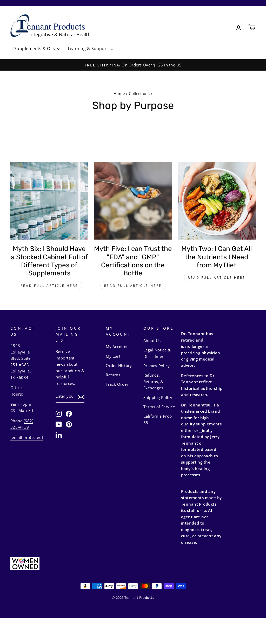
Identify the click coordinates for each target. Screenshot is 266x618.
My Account (117, 346)
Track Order (117, 384)
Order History (119, 365)
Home (119, 93)
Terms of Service (159, 406)
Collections (139, 93)
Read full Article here (49, 285)
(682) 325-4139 (21, 424)
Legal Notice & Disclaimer (157, 353)
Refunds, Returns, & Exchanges (153, 381)
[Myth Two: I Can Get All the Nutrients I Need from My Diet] (217, 201)
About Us (152, 340)
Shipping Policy (157, 397)
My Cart (113, 356)
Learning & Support (89, 48)
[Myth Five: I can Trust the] (133, 201)
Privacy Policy (156, 365)
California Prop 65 (157, 419)
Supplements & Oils (35, 48)
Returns (113, 374)
